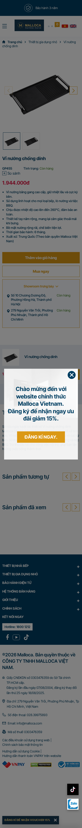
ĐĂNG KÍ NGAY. (41, 437)
